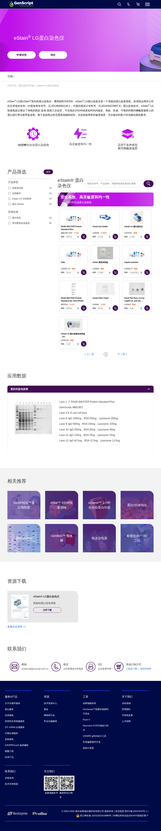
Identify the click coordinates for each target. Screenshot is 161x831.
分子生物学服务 (12, 703)
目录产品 (11, 85)
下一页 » (122, 354)
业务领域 (126, 703)
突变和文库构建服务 (15, 721)
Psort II (86, 719)
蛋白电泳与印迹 (26, 85)
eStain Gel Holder (100, 226)
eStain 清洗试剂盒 (100, 262)
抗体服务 (9, 715)
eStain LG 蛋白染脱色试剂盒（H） (73, 335)
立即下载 (47, 610)
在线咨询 (9, 778)
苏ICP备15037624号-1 (136, 811)
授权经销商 (145, 668)
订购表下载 (131, 668)
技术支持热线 (11, 784)
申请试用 (22, 55)
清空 (48, 172)
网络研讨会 (49, 715)
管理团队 (126, 709)
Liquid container (131, 262)
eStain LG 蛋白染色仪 (133, 226)
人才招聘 (126, 721)
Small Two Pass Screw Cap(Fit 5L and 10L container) (134, 299)
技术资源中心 (50, 703)
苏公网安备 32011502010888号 (95, 815)
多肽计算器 (88, 748)
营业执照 (119, 811)
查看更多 (24, 505)
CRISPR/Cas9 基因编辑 (16, 745)
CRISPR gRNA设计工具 (94, 736)
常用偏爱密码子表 (91, 742)
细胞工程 (9, 751)
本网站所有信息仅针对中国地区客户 (130, 815)
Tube (63, 262)
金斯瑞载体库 (89, 703)
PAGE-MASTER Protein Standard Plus (71, 227)
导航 (10, 76)
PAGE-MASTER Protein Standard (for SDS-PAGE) (72, 299)
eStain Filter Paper (100, 298)
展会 (46, 709)
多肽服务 (9, 739)
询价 (53, 55)
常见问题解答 (50, 721)
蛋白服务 (9, 709)
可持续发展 (127, 715)
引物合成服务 (11, 733)
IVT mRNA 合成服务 (15, 727)
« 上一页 (89, 354)
